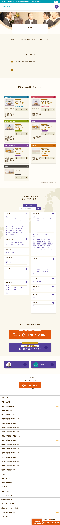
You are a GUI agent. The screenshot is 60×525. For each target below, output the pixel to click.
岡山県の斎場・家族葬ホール (10, 453)
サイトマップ (5, 516)
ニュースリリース (6, 495)
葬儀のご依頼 (5, 402)
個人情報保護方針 (6, 499)
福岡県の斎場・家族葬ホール (10, 465)
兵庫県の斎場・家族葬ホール (10, 432)
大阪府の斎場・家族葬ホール (10, 423)
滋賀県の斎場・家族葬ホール (10, 427)
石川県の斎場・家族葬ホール (10, 440)
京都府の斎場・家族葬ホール (10, 419)
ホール (10, 213)
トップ (3, 474)
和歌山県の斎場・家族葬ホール (11, 436)
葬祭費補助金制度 (6, 482)
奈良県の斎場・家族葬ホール (10, 457)
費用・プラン (5, 478)
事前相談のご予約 (6, 410)
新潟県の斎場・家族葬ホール (10, 444)
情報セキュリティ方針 (8, 504)
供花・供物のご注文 (7, 415)
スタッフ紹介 (15, 364)
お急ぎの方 (4, 398)
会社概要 (4, 487)
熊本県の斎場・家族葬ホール (10, 449)
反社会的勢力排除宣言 (8, 512)
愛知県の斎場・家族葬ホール (10, 461)
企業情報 (42, 364)
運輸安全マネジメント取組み (10, 508)
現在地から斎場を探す (8, 470)
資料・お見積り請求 (7, 406)
